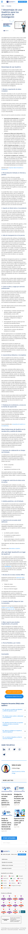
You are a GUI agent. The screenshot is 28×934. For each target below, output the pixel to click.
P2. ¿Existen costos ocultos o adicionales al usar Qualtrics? (13, 716)
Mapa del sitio (4, 929)
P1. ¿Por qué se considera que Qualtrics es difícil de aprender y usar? (12, 710)
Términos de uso (22, 929)
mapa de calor (11, 609)
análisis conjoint (5, 607)
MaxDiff (12, 607)
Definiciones (4, 859)
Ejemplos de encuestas (7, 862)
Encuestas (9, 6)
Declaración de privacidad (12, 929)
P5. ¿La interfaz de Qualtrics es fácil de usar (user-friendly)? (12, 738)
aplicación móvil (20, 577)
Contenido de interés (6, 868)
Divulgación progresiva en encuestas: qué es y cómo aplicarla (19, 798)
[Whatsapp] (19, 749)
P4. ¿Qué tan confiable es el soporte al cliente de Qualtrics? (12, 731)
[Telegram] (4, 754)
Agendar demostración (14, 696)
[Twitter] (14, 749)
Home (2, 6)
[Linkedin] (4, 749)
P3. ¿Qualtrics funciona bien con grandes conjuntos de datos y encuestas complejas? (13, 724)
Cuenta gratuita (22, 854)
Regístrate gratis (22, 1)
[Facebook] (9, 749)
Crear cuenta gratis (14, 692)
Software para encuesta (7, 865)
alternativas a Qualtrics (14, 548)
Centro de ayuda (6, 854)
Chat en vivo (14, 854)
